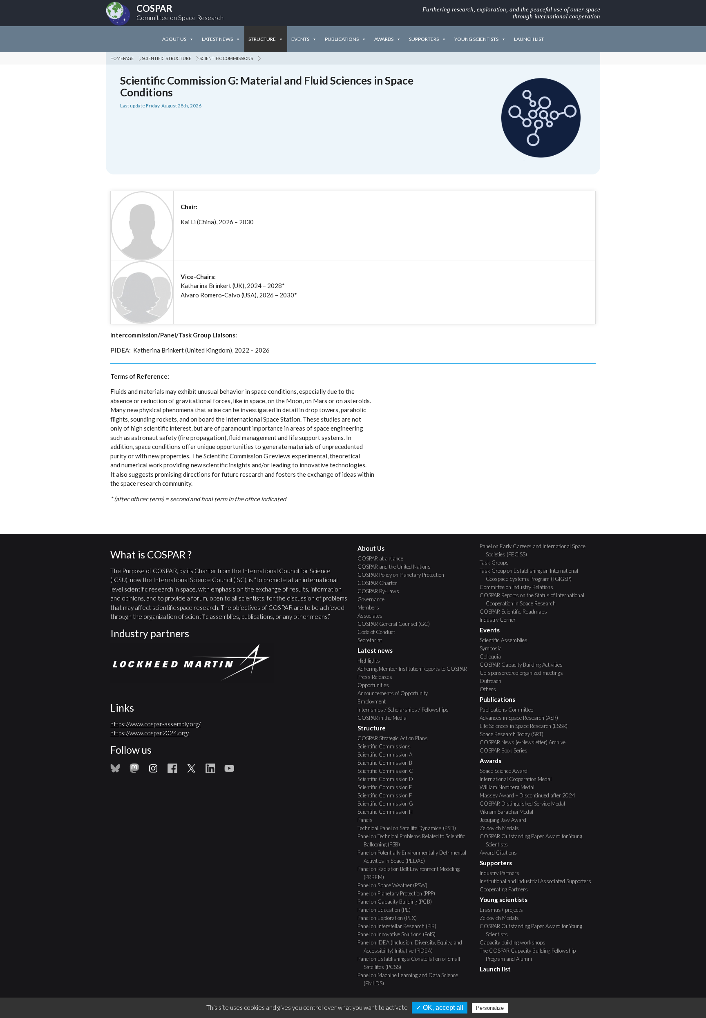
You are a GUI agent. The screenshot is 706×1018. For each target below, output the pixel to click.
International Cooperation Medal (519, 779)
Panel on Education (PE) (387, 909)
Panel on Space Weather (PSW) (395, 885)
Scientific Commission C (388, 771)
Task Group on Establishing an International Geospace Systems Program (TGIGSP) (532, 574)
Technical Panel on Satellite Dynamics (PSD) (410, 828)
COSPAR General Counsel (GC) (397, 624)
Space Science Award (506, 771)
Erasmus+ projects (504, 909)
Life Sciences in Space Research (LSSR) (526, 726)
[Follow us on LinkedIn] (210, 771)
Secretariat (373, 640)
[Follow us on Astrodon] (134, 771)
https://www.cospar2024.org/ (149, 733)
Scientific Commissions (229, 58)
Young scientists (476, 39)
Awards (383, 39)
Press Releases (378, 677)
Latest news (217, 39)
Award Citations (501, 852)
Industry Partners (502, 873)
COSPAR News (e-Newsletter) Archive (525, 742)
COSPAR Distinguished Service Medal (525, 803)
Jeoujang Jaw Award (506, 820)
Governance (374, 599)
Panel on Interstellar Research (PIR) (400, 926)
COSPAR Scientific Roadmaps (516, 611)
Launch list (529, 39)
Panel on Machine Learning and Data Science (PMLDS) (411, 979)
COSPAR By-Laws (381, 591)
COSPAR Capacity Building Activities (524, 664)
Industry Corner (501, 619)
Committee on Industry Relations (519, 587)
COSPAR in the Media (385, 717)
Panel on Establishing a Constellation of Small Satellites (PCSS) (412, 962)
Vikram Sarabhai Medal (509, 811)
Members (371, 607)
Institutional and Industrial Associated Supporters (538, 881)
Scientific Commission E (388, 787)
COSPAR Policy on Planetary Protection (404, 575)
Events (300, 39)
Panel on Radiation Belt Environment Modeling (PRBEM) (412, 873)
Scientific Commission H (388, 811)
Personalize (490, 1008)
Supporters (424, 39)
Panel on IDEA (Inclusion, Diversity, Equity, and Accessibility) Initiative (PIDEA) (413, 946)
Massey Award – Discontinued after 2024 (530, 795)
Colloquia (493, 656)
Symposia (494, 648)
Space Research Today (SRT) (514, 734)
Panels (368, 820)
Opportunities (376, 685)
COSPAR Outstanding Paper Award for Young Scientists (534, 840)
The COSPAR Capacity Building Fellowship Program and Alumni (531, 954)
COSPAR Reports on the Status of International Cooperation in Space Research (535, 599)
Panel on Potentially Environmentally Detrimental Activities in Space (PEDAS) (415, 856)
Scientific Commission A (388, 754)
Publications (342, 39)
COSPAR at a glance (383, 558)
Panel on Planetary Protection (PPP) (399, 893)
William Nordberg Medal (510, 787)
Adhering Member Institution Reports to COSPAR (415, 668)
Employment (375, 701)
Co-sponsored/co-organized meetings (524, 673)
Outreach (493, 681)
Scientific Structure (169, 58)
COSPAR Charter (380, 583)
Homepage (125, 58)
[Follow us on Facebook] (172, 771)
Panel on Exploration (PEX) (390, 918)
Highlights (372, 660)
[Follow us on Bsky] (115, 771)
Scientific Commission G (388, 803)
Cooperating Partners (507, 889)
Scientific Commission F (388, 795)
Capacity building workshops (515, 942)
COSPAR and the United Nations (397, 566)
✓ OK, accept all (439, 1007)
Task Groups (497, 562)
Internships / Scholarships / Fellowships (406, 709)
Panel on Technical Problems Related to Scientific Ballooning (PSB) (414, 840)
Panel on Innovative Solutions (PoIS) (400, 934)
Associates (373, 615)
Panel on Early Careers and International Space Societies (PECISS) (535, 550)
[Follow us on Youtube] (229, 771)
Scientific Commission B (388, 762)
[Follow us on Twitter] (191, 771)
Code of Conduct (379, 632)
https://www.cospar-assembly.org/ (155, 724)
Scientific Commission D (388, 779)
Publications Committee (509, 709)
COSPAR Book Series (506, 750)
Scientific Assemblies (506, 640)
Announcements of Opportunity (396, 693)
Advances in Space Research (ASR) (522, 717)
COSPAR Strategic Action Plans (396, 738)
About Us (174, 39)
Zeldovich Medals (502, 828)
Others (491, 689)
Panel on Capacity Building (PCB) (398, 901)
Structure (262, 39)
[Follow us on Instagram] (153, 771)
